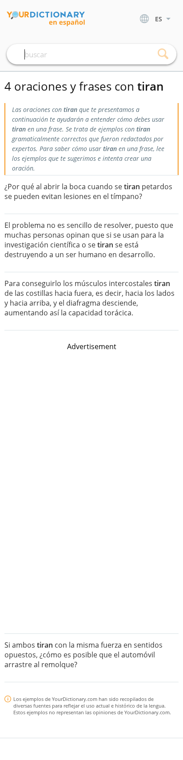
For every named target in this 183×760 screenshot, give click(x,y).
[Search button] (163, 54)
